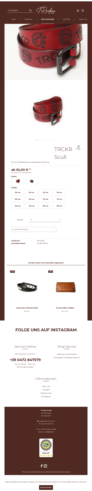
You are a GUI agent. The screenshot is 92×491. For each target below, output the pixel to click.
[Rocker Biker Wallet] (65, 286)
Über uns (46, 386)
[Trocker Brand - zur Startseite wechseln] (46, 10)
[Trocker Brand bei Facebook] (41, 466)
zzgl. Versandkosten (25, 172)
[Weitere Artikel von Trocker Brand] (78, 149)
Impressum (46, 396)
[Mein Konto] (78, 10)
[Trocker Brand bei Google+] (49, 464)
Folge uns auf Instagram (46, 329)
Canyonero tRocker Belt (27, 308)
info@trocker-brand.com (47, 421)
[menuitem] (20, 10)
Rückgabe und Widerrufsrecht (67, 357)
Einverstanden (46, 487)
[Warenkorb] (83, 10)
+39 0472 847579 (25, 360)
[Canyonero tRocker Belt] (27, 286)
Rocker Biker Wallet (65, 308)
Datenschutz (46, 393)
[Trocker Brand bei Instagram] (45, 466)
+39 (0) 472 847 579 (46, 424)
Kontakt (46, 390)
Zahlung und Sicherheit (67, 354)
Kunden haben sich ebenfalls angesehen (46, 263)
